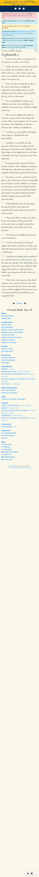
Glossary (6, 447)
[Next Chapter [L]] (24, 8)
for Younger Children (8, 433)
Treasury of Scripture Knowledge (13, 399)
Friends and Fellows (10, 452)
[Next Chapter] (25, 303)
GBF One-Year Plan (8, 390)
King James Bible (7, 316)
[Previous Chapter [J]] (15, 8)
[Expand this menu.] (36, 874)
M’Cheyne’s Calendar (9, 393)
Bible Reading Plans (9, 388)
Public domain (12, 466)
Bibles (3, 313)
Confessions (6, 424)
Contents (19, 303)
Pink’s (16, 33)
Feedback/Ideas (9, 457)
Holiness (8, 369)
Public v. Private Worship (16, 405)
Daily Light (5, 363)
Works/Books (6, 366)
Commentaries (7, 322)
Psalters (4, 346)
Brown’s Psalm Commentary (11, 337)
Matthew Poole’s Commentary (12, 332)
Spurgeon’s (23, 31)
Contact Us (7, 454)
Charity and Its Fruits (15, 371)
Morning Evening (8, 357)
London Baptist (9, 427)
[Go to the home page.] (28, 874)
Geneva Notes (6, 325)
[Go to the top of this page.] (32, 874)
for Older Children (7, 435)
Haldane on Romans (8, 342)
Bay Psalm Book (7, 351)
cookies (29, 14)
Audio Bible (7, 449)
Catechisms (6, 430)
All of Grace (11, 384)
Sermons (4, 403)
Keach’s (4, 438)
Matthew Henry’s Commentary (12, 330)
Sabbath (10, 408)
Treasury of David (7, 335)
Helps (3, 397)
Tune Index (7, 444)
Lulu (23, 47)
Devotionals (6, 355)
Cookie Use (7, 459)
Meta (3, 442)
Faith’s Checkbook (8, 360)
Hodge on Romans (8, 340)
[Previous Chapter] (14, 303)
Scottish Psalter (7, 349)
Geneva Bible (6, 318)
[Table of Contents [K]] (20, 8)
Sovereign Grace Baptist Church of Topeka (21, 467)
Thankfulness (12, 415)
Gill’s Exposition (7, 327)
